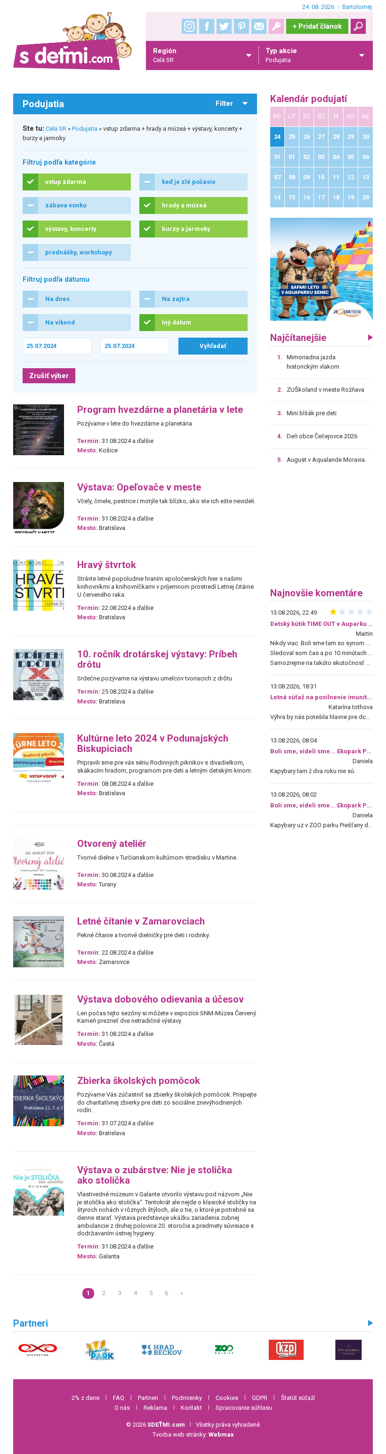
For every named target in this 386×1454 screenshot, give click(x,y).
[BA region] (321, 268)
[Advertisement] (321, 529)
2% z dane (85, 1397)
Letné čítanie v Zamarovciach (141, 921)
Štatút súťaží (298, 1397)
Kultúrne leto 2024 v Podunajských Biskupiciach (152, 743)
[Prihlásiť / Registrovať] (276, 26)
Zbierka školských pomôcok (138, 1080)
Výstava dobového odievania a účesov (160, 999)
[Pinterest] (241, 26)
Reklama (155, 1407)
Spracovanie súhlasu (244, 1407)
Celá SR (56, 128)
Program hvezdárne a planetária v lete (160, 409)
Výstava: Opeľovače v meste (139, 487)
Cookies (227, 1397)
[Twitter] (224, 26)
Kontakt (191, 1407)
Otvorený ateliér (111, 843)
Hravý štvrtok (106, 565)
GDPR (259, 1397)
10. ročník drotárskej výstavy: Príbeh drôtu (157, 659)
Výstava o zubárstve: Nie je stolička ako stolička (154, 1175)
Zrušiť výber (49, 375)
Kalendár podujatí (308, 99)
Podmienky (187, 1397)
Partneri (148, 1397)
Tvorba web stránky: (193, 1434)
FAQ (118, 1397)
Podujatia (84, 128)
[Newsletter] (258, 26)
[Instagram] (189, 26)
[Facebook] (206, 26)
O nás (122, 1407)
